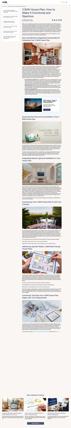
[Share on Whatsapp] (57, 20)
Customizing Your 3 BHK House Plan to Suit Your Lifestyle (10, 27)
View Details (46, 109)
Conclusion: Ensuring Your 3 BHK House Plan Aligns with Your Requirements (9, 37)
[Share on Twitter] (54, 20)
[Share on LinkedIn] (59, 20)
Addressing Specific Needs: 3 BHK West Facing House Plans (10, 32)
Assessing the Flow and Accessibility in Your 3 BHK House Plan (10, 17)
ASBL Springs (40, 331)
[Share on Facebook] (52, 20)
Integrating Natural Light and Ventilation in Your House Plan (9, 22)
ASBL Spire (35, 331)
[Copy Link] (61, 20)
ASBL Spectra (46, 331)
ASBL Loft (57, 331)
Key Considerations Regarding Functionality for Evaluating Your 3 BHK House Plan (10, 11)
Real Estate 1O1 (4, 6)
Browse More (35, 423)
